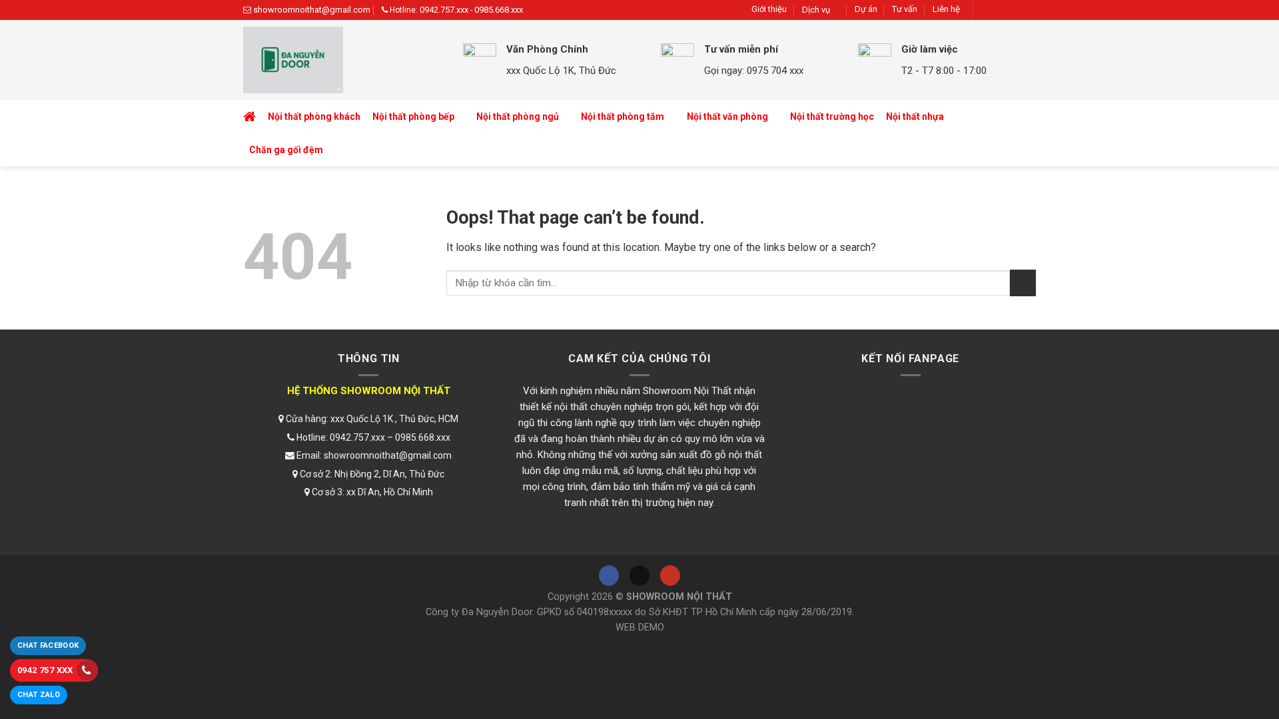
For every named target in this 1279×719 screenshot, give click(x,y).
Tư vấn (904, 9)
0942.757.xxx (444, 10)
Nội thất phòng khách (314, 116)
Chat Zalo (38, 694)
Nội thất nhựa (915, 116)
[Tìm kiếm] (1023, 133)
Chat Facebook (48, 645)
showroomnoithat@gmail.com (311, 10)
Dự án (866, 9)
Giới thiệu (769, 9)
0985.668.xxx (498, 10)
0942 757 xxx (45, 670)
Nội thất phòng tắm (622, 116)
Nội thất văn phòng (727, 116)
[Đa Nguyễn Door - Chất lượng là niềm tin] (343, 60)
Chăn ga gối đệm (286, 149)
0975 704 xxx (775, 71)
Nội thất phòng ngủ (517, 116)
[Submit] (1023, 283)
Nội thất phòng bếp (413, 116)
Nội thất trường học (832, 116)
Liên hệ (946, 9)
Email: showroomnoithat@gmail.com (373, 455)
